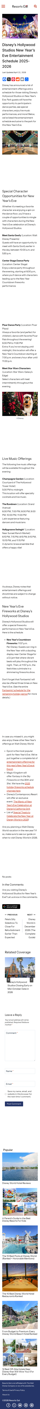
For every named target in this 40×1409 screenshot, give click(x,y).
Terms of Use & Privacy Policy (13, 1390)
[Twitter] (14, 1405)
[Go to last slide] (8, 979)
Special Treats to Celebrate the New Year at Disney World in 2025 (20, 816)
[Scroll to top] (37, 1403)
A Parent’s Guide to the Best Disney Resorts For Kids (16, 1219)
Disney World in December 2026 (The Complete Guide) (30, 926)
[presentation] (20, 967)
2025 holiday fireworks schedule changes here (20, 787)
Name (9, 1071)
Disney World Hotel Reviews (16, 1183)
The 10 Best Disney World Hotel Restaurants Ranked (18, 1295)
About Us (5, 1395)
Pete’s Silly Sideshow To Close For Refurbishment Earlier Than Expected (12, 926)
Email (9, 1084)
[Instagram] (32, 1405)
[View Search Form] (34, 6)
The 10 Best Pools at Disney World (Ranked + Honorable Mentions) (19, 1257)
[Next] (31, 979)
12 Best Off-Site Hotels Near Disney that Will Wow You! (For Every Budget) (18, 1371)
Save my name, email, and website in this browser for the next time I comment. (20, 1094)
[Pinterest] (26, 1405)
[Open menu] (3, 6)
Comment (12, 1033)
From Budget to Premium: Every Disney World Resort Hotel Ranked (19, 1332)
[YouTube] (20, 1405)
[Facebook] (8, 1405)
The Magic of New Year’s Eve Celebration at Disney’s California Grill (19, 805)
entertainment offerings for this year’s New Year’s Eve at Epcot (21, 765)
